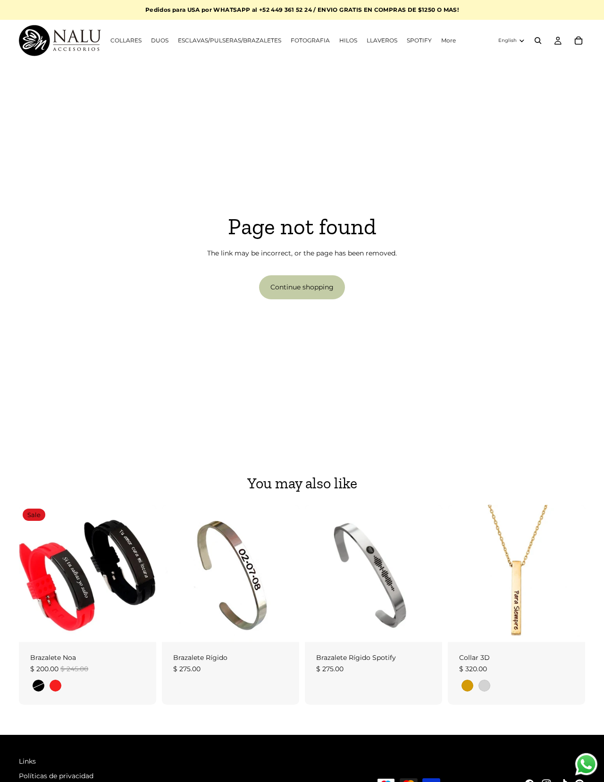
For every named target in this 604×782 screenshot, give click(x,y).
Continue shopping (302, 287)
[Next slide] (142, 573)
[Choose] (141, 627)
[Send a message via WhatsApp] (586, 764)
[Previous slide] (33, 573)
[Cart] (578, 40)
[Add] (284, 627)
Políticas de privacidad (56, 776)
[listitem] (448, 40)
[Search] (538, 40)
